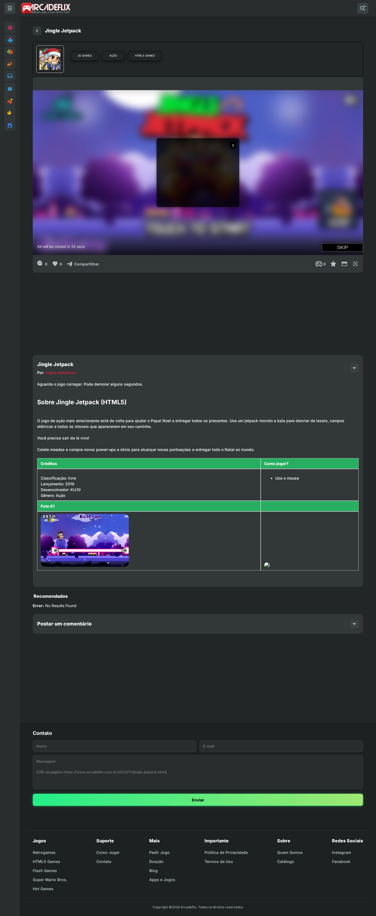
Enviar (198, 800)
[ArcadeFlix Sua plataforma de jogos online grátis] (45, 8)
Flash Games (45, 870)
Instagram (341, 852)
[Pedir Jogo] (9, 89)
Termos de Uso (219, 861)
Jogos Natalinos (60, 372)
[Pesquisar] (362, 8)
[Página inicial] (37, 30)
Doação (156, 861)
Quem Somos (290, 852)
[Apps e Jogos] (9, 125)
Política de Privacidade (226, 852)
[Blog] (9, 101)
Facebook (341, 861)
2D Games (85, 55)
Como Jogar (108, 852)
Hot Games (43, 888)
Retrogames (44, 852)
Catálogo (285, 861)
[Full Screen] (355, 263)
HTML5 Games (145, 55)
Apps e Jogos (162, 879)
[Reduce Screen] (344, 263)
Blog (153, 870)
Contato (103, 861)
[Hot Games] (9, 113)
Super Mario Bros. (50, 879)
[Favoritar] (333, 263)
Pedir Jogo (159, 852)
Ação (113, 55)
